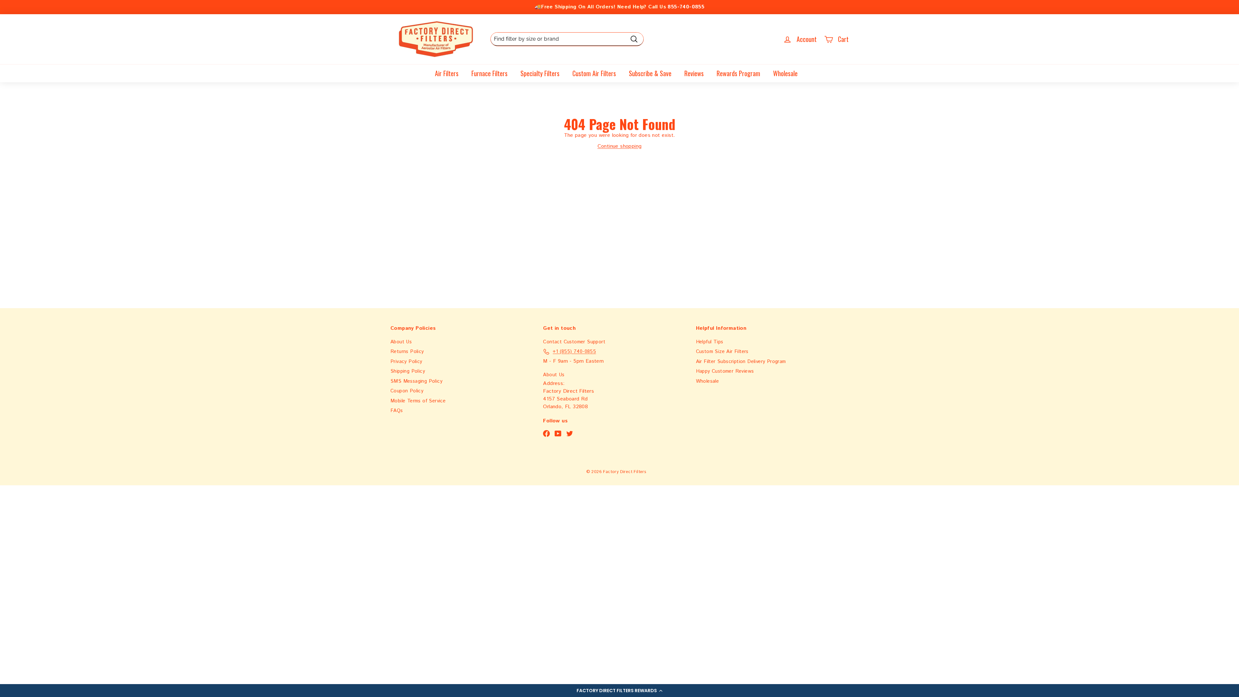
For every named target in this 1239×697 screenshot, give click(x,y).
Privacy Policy (406, 361)
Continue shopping (620, 146)
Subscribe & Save (650, 73)
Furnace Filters (489, 73)
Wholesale (785, 73)
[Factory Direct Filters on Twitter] (569, 433)
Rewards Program (738, 73)
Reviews (694, 73)
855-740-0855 (686, 7)
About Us (401, 341)
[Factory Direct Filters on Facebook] (546, 433)
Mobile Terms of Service (418, 401)
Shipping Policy (407, 371)
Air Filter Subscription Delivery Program (741, 361)
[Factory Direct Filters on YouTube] (558, 433)
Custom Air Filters (594, 73)
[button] (619, 690)
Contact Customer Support (574, 341)
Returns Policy (407, 351)
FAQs (396, 410)
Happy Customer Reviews (725, 371)
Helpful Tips (709, 341)
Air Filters (446, 73)
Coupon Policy (406, 391)
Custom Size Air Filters (722, 351)
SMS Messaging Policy (416, 381)
